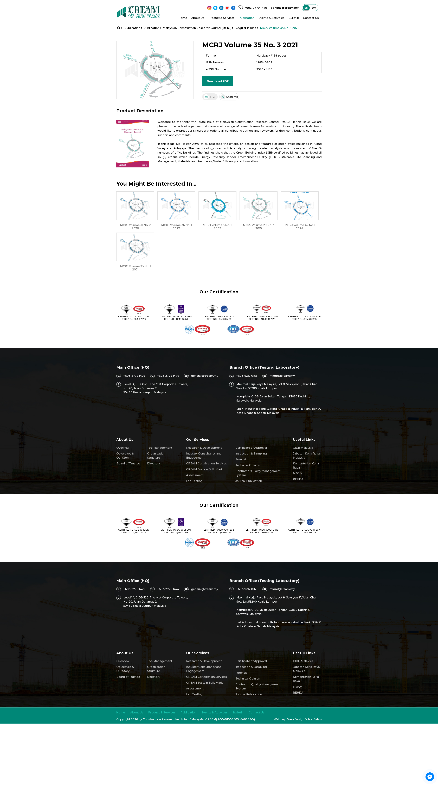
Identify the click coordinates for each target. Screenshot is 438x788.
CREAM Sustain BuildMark (204, 469)
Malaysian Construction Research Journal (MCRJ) (198, 28)
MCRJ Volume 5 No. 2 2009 (217, 226)
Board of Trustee (128, 463)
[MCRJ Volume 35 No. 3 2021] (155, 70)
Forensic (241, 459)
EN (306, 7)
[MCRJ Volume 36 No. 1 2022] (176, 206)
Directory (153, 463)
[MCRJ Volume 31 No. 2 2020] (135, 206)
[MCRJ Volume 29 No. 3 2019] (258, 206)
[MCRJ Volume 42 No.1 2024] (299, 206)
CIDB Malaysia (303, 447)
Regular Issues (247, 28)
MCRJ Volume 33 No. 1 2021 (135, 268)
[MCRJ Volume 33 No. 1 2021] (135, 247)
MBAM (297, 473)
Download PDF (218, 81)
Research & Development (204, 447)
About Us (197, 18)
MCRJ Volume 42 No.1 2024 (300, 226)
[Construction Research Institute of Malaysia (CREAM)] (138, 12)
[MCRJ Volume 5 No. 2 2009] (217, 206)
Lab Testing (194, 481)
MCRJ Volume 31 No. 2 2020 (135, 226)
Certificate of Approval (251, 447)
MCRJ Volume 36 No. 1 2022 (176, 226)
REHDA (298, 479)
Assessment (195, 475)
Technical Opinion (247, 465)
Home (182, 18)
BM (314, 7)
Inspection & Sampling (251, 453)
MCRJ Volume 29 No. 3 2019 (258, 226)
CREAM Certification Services (206, 463)
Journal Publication (248, 481)
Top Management (159, 447)
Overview (122, 447)
